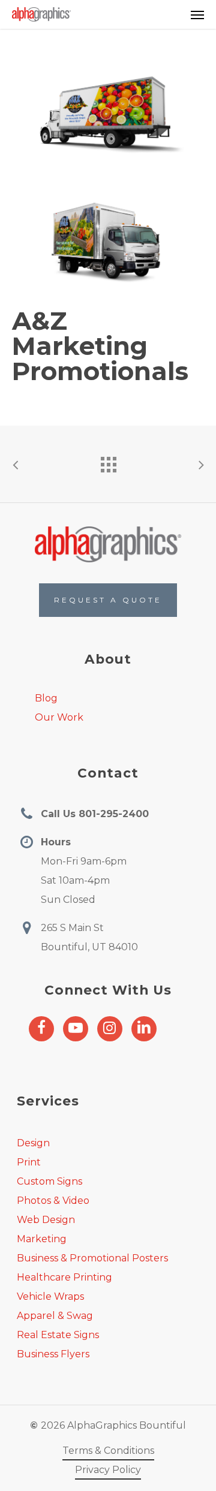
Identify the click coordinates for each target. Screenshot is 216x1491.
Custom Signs (49, 1181)
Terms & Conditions (108, 1450)
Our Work (59, 717)
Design (33, 1143)
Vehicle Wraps (50, 1296)
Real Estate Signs (58, 1335)
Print (29, 1162)
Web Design (46, 1219)
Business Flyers (53, 1354)
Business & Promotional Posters (92, 1258)
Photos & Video (53, 1200)
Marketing (42, 1239)
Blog (46, 698)
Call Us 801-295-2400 (95, 814)
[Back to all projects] (108, 462)
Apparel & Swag (55, 1315)
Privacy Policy (108, 1469)
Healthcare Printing (64, 1277)
